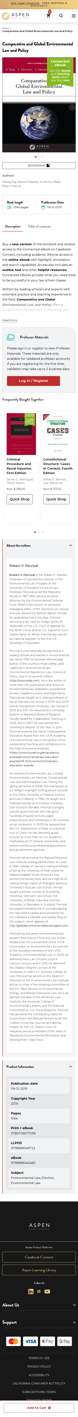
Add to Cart (36, 1408)
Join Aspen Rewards (25, 3)
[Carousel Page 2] (39, 157)
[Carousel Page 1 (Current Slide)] (36, 157)
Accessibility (39, 1375)
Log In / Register (33, 381)
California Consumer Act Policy (39, 1383)
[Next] (72, 107)
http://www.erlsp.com (24, 680)
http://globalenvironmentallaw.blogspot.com (38, 925)
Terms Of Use (39, 1358)
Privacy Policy (39, 1366)
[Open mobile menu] (73, 15)
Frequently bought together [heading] (23, 399)
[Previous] (5, 107)
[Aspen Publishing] (15, 16)
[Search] (61, 15)
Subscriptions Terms (39, 1392)
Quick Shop (20, 499)
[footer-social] (31, 1291)
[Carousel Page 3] (42, 157)
